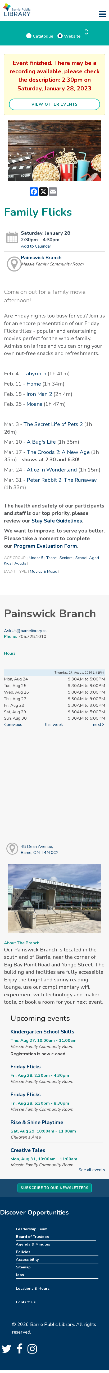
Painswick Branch (41, 257)
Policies (23, 1251)
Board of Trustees (32, 1236)
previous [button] (14, 725)
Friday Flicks (26, 1066)
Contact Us (25, 1302)
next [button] (97, 725)
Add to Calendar (36, 246)
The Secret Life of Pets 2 (53, 424)
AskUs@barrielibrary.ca (25, 631)
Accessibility (27, 1259)
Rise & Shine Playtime (37, 1122)
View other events (54, 104)
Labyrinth (34, 373)
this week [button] (54, 725)
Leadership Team (31, 1229)
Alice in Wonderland (52, 469)
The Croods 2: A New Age (58, 452)
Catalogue (43, 36)
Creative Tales (28, 1150)
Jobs (20, 1274)
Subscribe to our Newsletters (55, 1188)
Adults (20, 563)
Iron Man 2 (39, 394)
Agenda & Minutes (33, 1244)
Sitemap (23, 1267)
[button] (102, 14)
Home (33, 383)
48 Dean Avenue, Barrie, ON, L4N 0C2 (40, 849)
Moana (34, 404)
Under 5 (36, 557)
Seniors (66, 557)
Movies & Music (43, 571)
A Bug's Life (41, 441)
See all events (92, 1170)
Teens (51, 557)
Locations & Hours (32, 1288)
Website (72, 36)
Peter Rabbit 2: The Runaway (62, 480)
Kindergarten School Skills (42, 1031)
